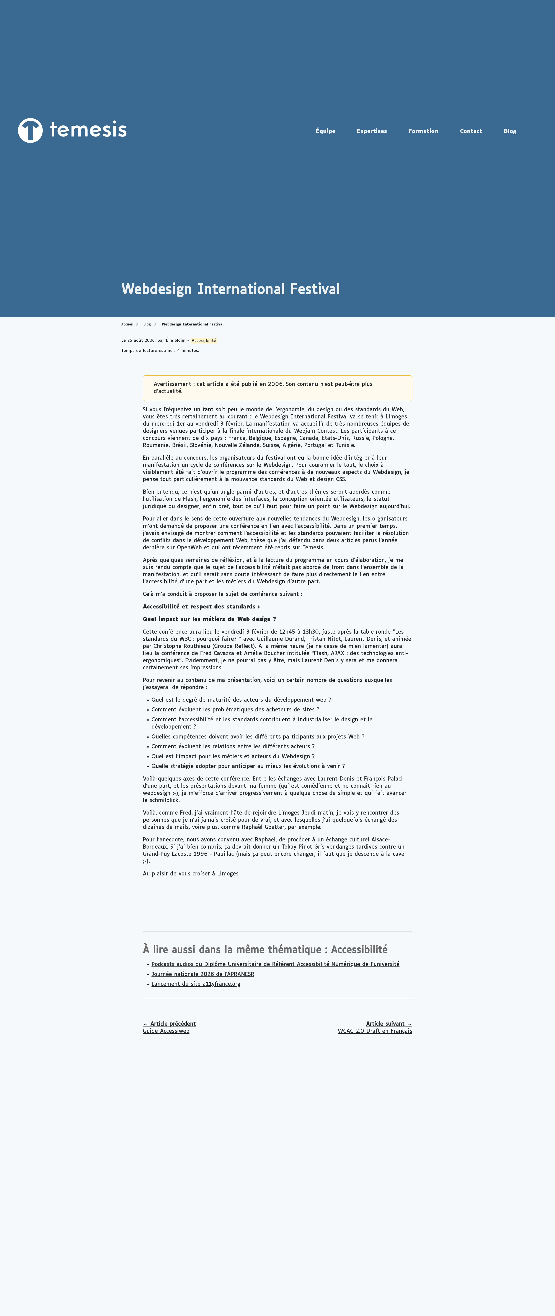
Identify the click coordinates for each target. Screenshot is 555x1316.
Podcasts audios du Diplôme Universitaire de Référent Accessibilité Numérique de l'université (276, 964)
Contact (471, 131)
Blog (510, 131)
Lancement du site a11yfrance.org (196, 984)
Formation (423, 131)
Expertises (372, 131)
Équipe (325, 131)
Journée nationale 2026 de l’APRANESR (203, 974)
